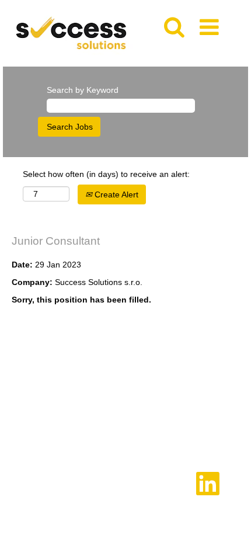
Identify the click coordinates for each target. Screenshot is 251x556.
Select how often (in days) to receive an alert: (106, 174)
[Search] (173, 23)
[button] (211, 23)
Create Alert (115, 194)
